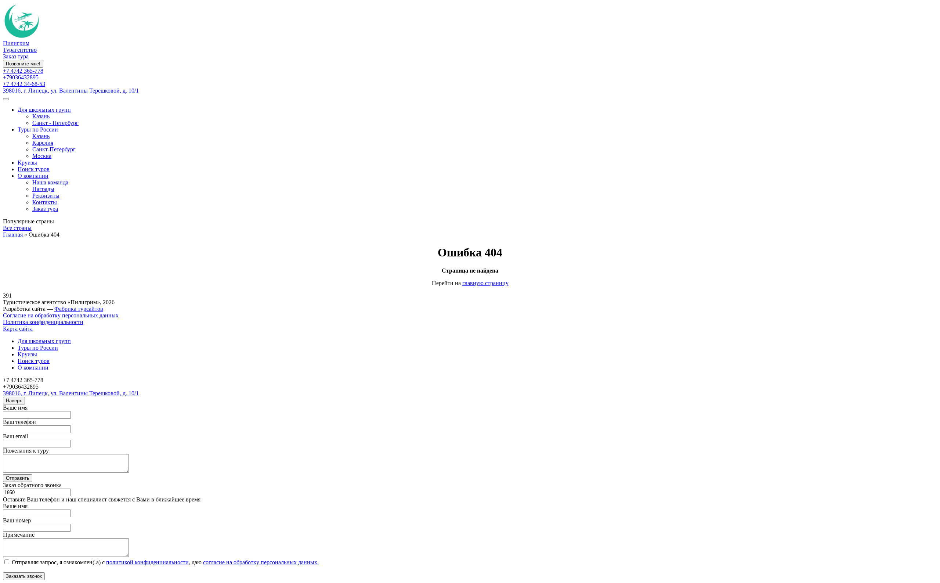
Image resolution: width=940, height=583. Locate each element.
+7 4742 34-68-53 (24, 84)
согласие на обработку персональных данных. (261, 562)
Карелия (42, 143)
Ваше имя (15, 407)
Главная (13, 234)
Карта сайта (18, 328)
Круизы (27, 162)
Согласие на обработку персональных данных (61, 315)
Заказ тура (16, 56)
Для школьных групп (44, 110)
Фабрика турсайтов (78, 309)
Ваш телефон (19, 422)
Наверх (14, 400)
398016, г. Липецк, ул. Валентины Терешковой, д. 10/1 (71, 90)
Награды (43, 189)
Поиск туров (34, 169)
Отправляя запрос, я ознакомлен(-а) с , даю (164, 562)
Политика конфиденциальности (43, 322)
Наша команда (50, 182)
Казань (41, 116)
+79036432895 (21, 77)
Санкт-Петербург (54, 149)
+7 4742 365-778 (23, 71)
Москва (41, 156)
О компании (33, 176)
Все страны (17, 228)
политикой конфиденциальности (147, 562)
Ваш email (15, 436)
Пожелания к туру (26, 450)
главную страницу (485, 283)
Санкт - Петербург (55, 123)
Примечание (19, 535)
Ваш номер (17, 520)
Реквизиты (45, 195)
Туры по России (38, 129)
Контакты (44, 202)
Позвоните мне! (23, 63)
